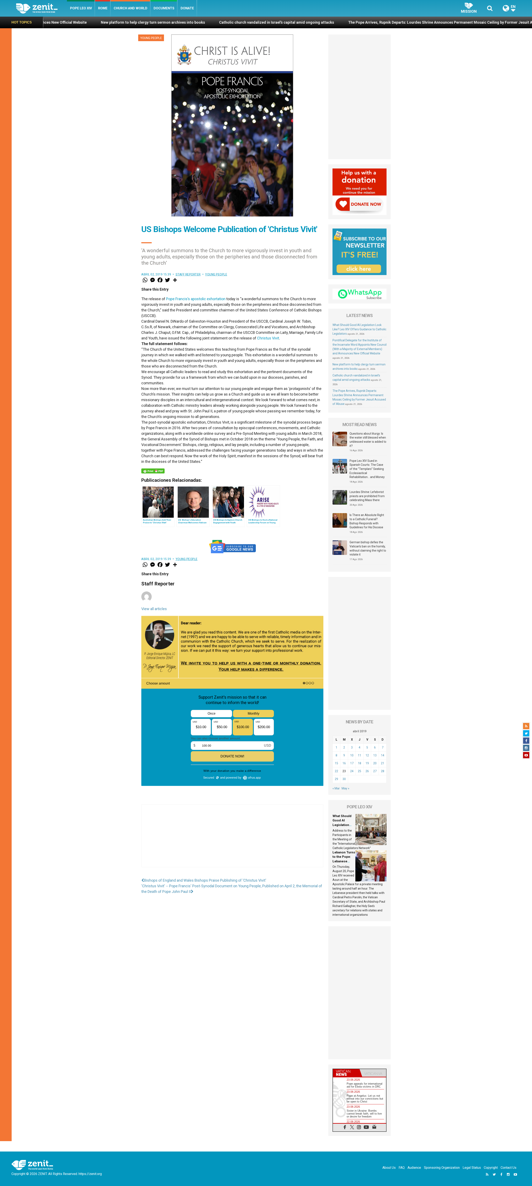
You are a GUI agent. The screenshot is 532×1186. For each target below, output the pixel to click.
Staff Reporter (188, 274)
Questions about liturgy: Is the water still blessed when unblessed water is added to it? (368, 439)
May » (345, 788)
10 (351, 755)
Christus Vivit (268, 338)
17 (351, 763)
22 (336, 771)
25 (359, 771)
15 (336, 763)
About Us (389, 1168)
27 (375, 771)
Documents (164, 8)
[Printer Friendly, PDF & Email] (153, 470)
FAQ (402, 1168)
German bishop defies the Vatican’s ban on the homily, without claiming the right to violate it (368, 548)
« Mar (336, 788)
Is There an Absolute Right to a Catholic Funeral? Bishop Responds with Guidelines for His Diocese (367, 521)
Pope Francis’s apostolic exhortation (195, 299)
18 (359, 763)
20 (375, 763)
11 (359, 755)
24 (351, 771)
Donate (187, 8)
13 (375, 755)
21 (382, 763)
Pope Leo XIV (81, 8)
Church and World (130, 8)
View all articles (154, 609)
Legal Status (472, 1168)
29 (336, 779)
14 (382, 755)
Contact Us (508, 1168)
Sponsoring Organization (442, 1168)
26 (367, 771)
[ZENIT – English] (41, 8)
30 (344, 779)
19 (367, 763)
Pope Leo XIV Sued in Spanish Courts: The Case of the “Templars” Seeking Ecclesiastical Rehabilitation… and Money (367, 469)
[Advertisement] (232, 840)
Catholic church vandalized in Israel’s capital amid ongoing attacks (169, 22)
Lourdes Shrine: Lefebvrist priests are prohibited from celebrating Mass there (367, 496)
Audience (414, 1168)
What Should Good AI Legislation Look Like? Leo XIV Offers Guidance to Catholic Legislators (359, 329)
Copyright (491, 1168)
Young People (151, 38)
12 (367, 755)
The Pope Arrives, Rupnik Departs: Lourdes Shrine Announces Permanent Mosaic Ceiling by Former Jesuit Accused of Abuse (347, 22)
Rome (102, 8)
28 (382, 771)
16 (344, 763)
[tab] (346, 1073)
